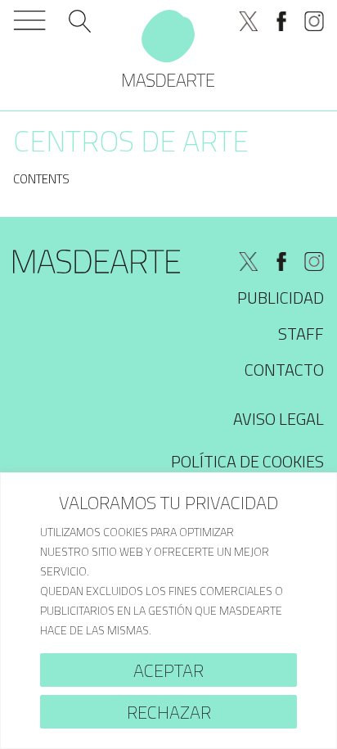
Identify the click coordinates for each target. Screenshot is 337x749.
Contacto (284, 369)
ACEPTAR (168, 670)
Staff (301, 333)
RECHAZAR (169, 712)
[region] (168, 610)
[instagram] (314, 21)
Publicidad (280, 297)
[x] (248, 21)
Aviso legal (278, 418)
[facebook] (281, 21)
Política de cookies (247, 461)
